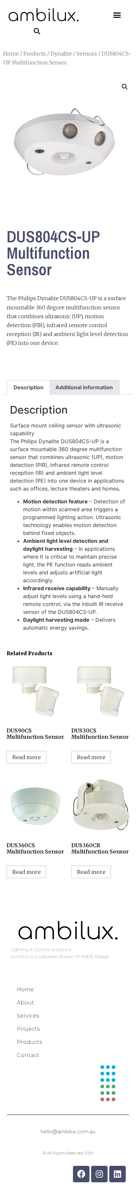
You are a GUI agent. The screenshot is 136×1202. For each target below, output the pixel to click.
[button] (117, 15)
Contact (28, 1055)
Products (34, 53)
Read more (26, 757)
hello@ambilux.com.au (68, 1131)
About (25, 1002)
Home (11, 53)
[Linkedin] (117, 1174)
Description (29, 387)
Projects (28, 1029)
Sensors (87, 53)
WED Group (95, 956)
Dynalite (61, 53)
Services (28, 1016)
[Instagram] (99, 1174)
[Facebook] (81, 1174)
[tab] (28, 387)
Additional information (84, 387)
